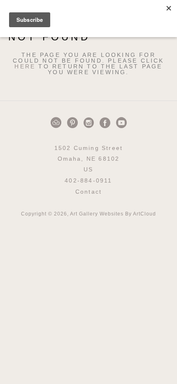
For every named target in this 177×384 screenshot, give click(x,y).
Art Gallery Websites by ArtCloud (113, 214)
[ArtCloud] (57, 122)
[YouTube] (121, 122)
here (24, 66)
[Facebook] (106, 122)
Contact (88, 191)
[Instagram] (90, 122)
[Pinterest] (74, 122)
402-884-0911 (88, 181)
